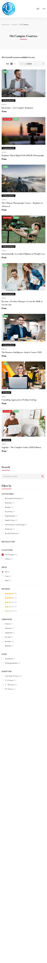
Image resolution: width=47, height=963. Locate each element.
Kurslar (14, 24)
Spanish (9, 646)
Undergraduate (12, 663)
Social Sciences (12, 533)
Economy (10, 512)
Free (8, 576)
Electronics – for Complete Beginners (17, 108)
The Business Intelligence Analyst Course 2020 (22, 353)
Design (9, 507)
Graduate (10, 659)
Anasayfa (5, 24)
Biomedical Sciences (14, 498)
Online (9, 559)
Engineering (11, 516)
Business (9, 503)
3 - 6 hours (10, 680)
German (9, 628)
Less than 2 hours (13, 676)
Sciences (10, 529)
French (9, 624)
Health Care (11, 520)
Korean (9, 637)
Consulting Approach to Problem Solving (19, 400)
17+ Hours (10, 689)
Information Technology (16, 525)
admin (4, 104)
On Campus (11, 555)
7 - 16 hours (11, 685)
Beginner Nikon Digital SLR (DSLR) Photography (23, 156)
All (7, 572)
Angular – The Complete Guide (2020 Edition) (21, 448)
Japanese (10, 633)
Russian (9, 641)
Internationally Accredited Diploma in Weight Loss (23, 254)
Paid (8, 581)
